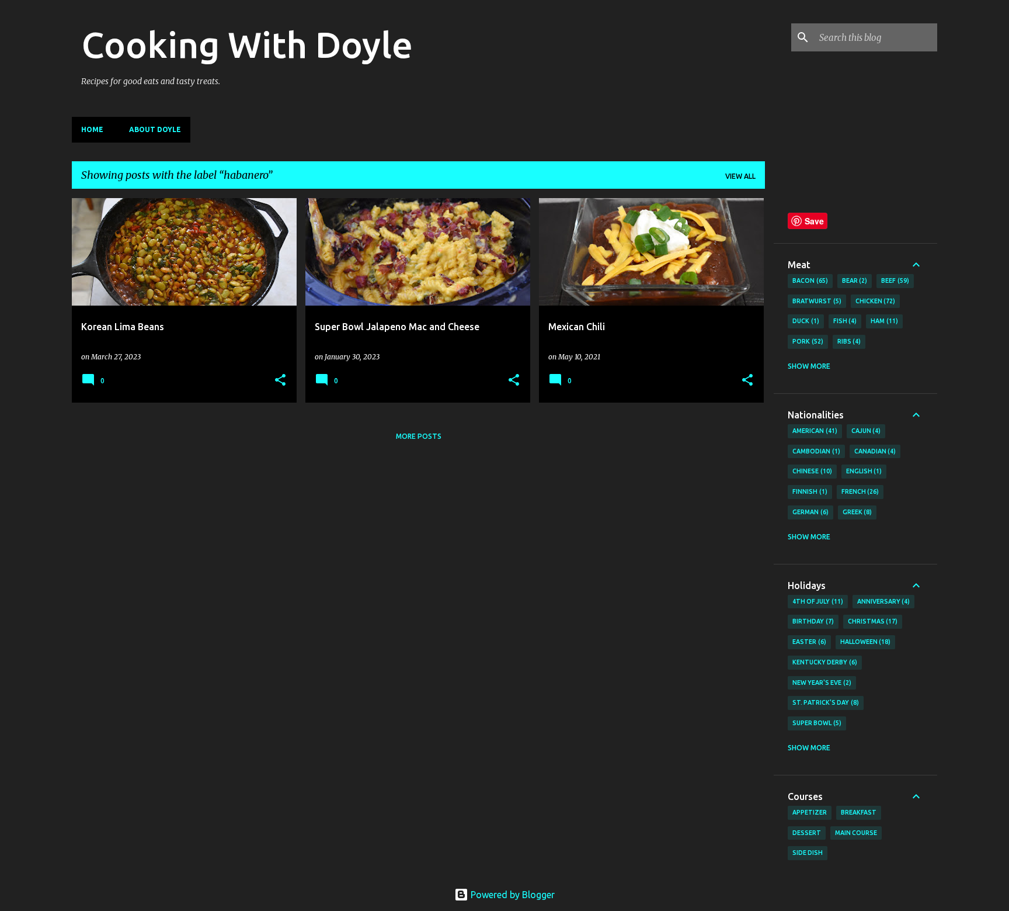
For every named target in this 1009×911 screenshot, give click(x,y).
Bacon (809, 280)
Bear (853, 280)
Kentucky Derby (823, 662)
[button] (280, 381)
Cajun (865, 430)
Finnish (808, 491)
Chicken (874, 300)
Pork (806, 341)
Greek (856, 511)
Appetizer (809, 812)
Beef (894, 280)
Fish (844, 320)
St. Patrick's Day (824, 702)
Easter (808, 641)
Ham (883, 320)
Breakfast (858, 812)
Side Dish (807, 852)
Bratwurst (815, 300)
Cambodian (815, 451)
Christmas (872, 621)
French (859, 491)
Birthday (811, 621)
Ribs (848, 341)
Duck (804, 320)
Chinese (811, 470)
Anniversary (882, 601)
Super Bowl (815, 722)
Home (92, 129)
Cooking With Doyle (247, 44)
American (813, 430)
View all (740, 176)
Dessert (806, 832)
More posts (418, 436)
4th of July (816, 601)
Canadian (874, 451)
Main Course (856, 832)
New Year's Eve (820, 682)
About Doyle (155, 129)
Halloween (864, 641)
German (809, 511)
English (863, 470)
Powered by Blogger (511, 894)
